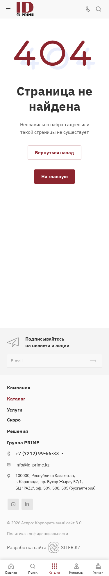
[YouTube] (13, 504)
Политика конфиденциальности (37, 533)
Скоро (14, 420)
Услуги (14, 410)
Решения (17, 431)
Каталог (16, 399)
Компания (18, 388)
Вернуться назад (54, 152)
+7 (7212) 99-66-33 (37, 453)
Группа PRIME (23, 442)
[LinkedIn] (27, 504)
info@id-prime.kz (32, 465)
